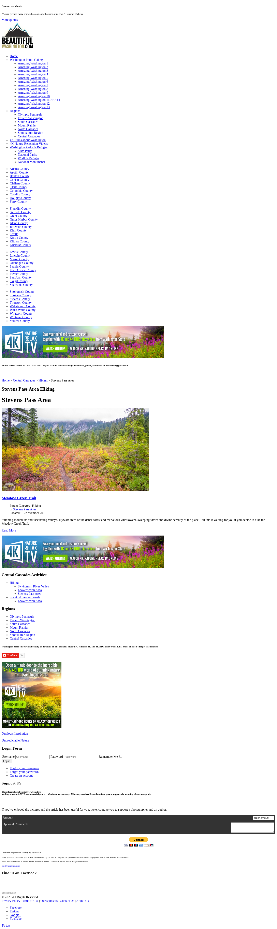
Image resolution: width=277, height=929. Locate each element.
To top (6, 925)
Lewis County (19, 252)
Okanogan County (21, 263)
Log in (6, 761)
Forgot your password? (24, 772)
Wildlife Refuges (28, 158)
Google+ (15, 915)
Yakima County (20, 321)
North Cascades (28, 129)
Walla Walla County (22, 310)
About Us (82, 900)
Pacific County (19, 266)
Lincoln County (20, 255)
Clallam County (20, 183)
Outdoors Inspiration (15, 733)
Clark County (18, 187)
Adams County (19, 168)
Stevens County (20, 299)
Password (56, 756)
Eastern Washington (30, 118)
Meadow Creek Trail (19, 498)
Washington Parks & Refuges (28, 147)
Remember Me (109, 756)
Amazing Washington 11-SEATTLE (41, 100)
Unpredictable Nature (15, 740)
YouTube (15, 918)
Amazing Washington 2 (33, 67)
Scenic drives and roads (25, 597)
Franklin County (20, 208)
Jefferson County (21, 226)
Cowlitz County (20, 194)
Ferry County (18, 201)
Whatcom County (21, 313)
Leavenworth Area (30, 590)
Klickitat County (20, 245)
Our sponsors (49, 900)
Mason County (19, 259)
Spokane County (20, 295)
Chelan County (19, 179)
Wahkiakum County (22, 306)
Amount (8, 817)
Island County (19, 223)
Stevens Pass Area (24, 509)
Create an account (21, 775)
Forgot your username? (24, 768)
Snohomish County (22, 291)
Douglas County (20, 198)
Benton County (19, 176)
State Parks (25, 151)
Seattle (14, 234)
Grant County (18, 216)
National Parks (27, 154)
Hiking (14, 582)
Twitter (14, 911)
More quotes (10, 19)
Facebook (16, 907)
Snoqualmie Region (30, 132)
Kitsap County (19, 237)
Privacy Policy (11, 900)
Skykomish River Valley (33, 586)
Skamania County (21, 284)
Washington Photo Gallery (27, 59)
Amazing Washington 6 (33, 81)
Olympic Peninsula (30, 114)
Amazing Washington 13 (34, 107)
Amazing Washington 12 (34, 103)
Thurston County (21, 302)
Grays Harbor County (24, 219)
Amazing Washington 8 (33, 89)
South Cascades (28, 121)
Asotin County (19, 172)
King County (18, 230)
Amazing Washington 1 (33, 63)
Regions (15, 111)
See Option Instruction (11, 866)
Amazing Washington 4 (33, 74)
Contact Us (67, 900)
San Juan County (21, 277)
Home (14, 56)
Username (8, 756)
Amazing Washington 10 (34, 96)
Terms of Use (29, 900)
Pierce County (19, 273)
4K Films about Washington (28, 140)
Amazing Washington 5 (33, 78)
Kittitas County (19, 241)
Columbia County (21, 190)
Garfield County (20, 212)
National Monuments (31, 162)
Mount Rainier (27, 125)
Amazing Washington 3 (33, 70)
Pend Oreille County (23, 270)
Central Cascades (29, 136)
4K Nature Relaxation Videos (29, 143)
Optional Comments (15, 824)
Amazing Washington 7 (33, 85)
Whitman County (21, 317)
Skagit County (19, 281)
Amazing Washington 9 (33, 92)
